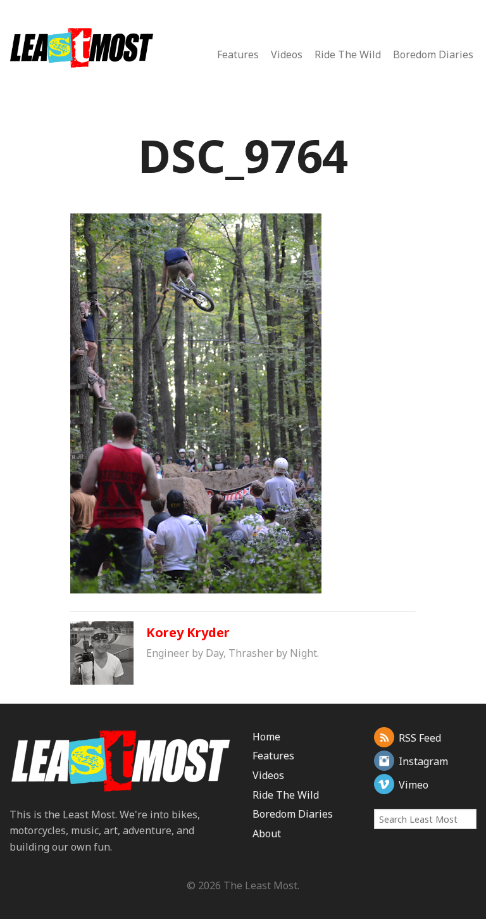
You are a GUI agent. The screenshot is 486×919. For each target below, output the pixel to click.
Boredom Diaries (433, 54)
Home (266, 737)
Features (238, 54)
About (266, 833)
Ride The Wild (348, 54)
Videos (286, 54)
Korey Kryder (188, 632)
